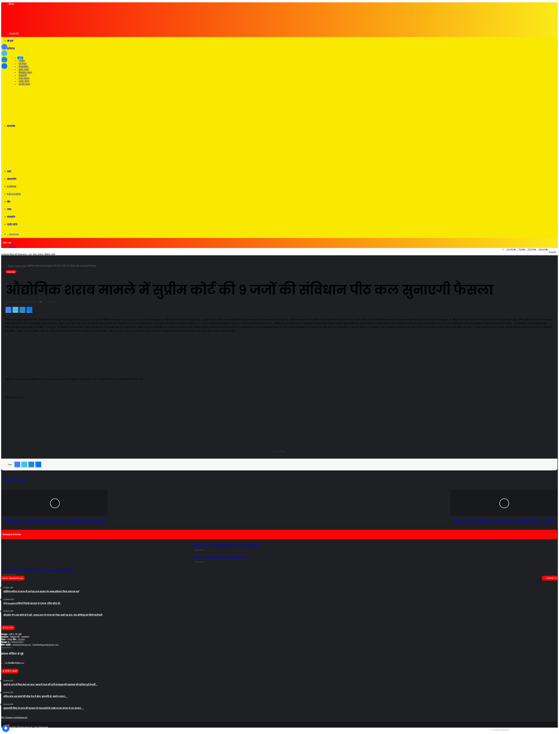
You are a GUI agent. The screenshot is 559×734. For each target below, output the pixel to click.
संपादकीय (11, 216)
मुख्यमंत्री (23, 75)
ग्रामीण (22, 61)
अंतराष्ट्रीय (11, 179)
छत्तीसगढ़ (11, 48)
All (20, 58)
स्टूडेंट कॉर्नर (12, 224)
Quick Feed (11, 272)
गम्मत (9, 209)
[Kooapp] (17, 662)
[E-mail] (7, 405)
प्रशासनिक (23, 66)
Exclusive (14, 194)
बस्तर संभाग (24, 69)
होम (11, 40)
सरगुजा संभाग (24, 84)
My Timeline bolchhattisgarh (14, 717)
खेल (8, 201)
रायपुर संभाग (24, 81)
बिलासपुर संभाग (25, 72)
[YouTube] (10, 662)
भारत (9, 171)
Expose (11, 186)
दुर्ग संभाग (22, 63)
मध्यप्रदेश (11, 126)
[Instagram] (13, 662)
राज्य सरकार (24, 78)
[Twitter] (6, 662)
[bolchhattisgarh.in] (37, 28)
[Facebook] (3, 662)
